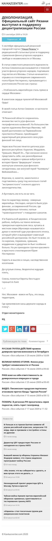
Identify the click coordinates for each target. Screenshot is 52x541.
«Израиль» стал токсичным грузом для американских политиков (23, 514)
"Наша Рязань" (29, 49)
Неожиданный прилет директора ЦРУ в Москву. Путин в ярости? (23, 486)
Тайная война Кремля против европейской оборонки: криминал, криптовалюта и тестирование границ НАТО (25, 500)
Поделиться (13, 39)
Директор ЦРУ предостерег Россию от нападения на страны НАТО (22, 445)
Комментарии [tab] (38, 341)
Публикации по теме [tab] (15, 341)
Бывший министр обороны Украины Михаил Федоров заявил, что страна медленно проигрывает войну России (26, 460)
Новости (7, 418)
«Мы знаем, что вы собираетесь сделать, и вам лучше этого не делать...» (25, 473)
